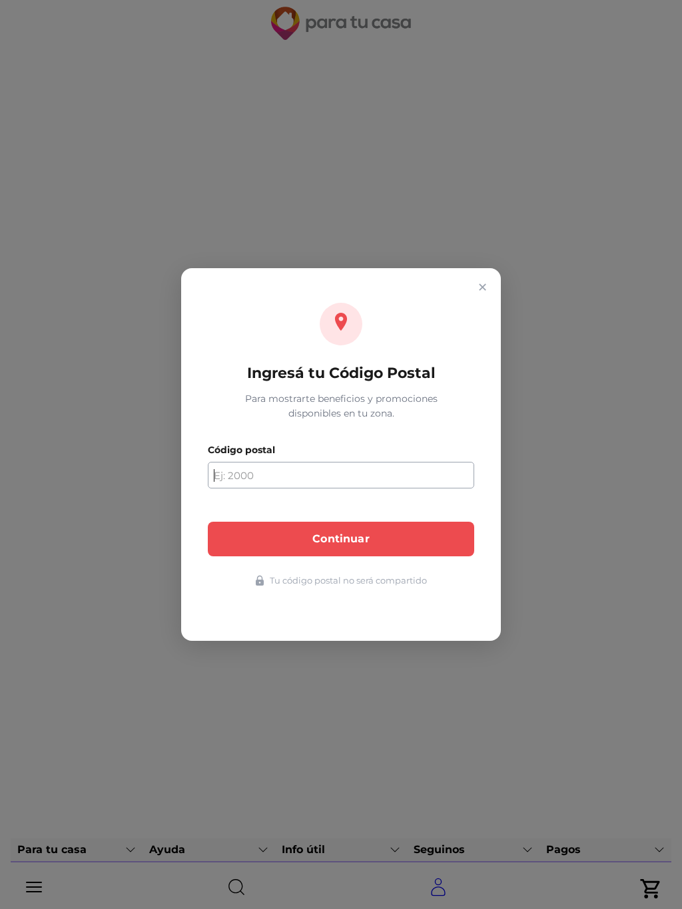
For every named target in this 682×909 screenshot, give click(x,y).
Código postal (241, 450)
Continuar (340, 538)
